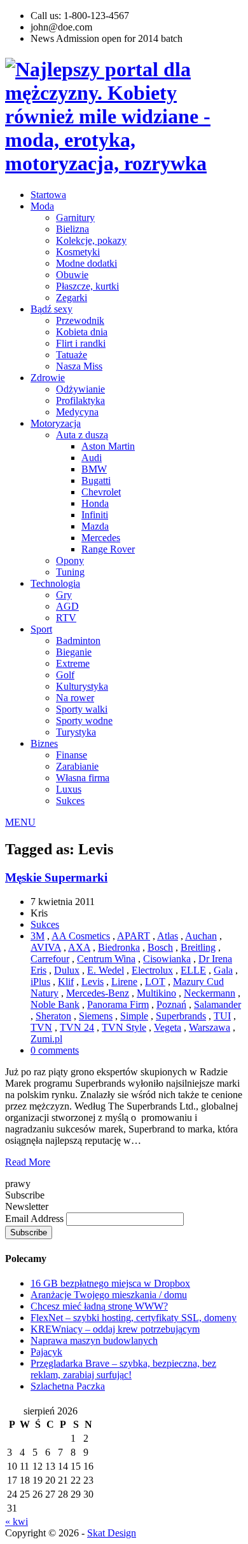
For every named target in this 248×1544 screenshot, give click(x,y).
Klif (66, 981)
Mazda (95, 526)
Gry (64, 594)
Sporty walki (81, 709)
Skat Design (111, 1532)
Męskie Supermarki (56, 877)
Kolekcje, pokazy (91, 240)
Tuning (70, 572)
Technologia (55, 583)
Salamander (217, 1004)
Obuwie (72, 274)
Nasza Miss (79, 366)
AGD (67, 606)
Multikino (156, 993)
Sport (41, 629)
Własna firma (82, 777)
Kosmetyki (78, 251)
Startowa (48, 194)
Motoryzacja (56, 423)
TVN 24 (77, 1027)
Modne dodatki (86, 263)
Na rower (75, 697)
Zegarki (71, 297)
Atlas (167, 935)
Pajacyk (46, 1351)
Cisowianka (167, 958)
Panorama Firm (118, 1004)
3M (38, 935)
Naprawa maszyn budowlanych (94, 1340)
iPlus (40, 981)
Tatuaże (71, 354)
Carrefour (50, 958)
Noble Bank (55, 1004)
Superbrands (181, 1015)
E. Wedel (105, 970)
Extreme (73, 663)
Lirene (124, 981)
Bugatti (96, 480)
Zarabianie (77, 766)
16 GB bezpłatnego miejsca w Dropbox (110, 1283)
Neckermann (209, 993)
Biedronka (119, 947)
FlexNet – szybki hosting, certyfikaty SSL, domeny (134, 1317)
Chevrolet (101, 492)
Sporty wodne (84, 720)
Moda (42, 206)
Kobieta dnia (81, 331)
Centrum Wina (106, 958)
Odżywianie (80, 389)
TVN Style (124, 1027)
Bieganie (74, 652)
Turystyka (76, 732)
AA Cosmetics (81, 935)
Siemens (96, 1015)
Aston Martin (108, 446)
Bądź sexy (51, 309)
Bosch (160, 947)
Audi (91, 457)
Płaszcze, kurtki (87, 286)
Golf (65, 674)
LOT (155, 981)
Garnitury (75, 217)
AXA (79, 947)
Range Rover (108, 549)
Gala (223, 970)
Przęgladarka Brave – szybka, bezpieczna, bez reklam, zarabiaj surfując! (123, 1369)
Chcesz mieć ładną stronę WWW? (99, 1306)
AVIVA (46, 947)
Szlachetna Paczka (68, 1386)
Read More (27, 1162)
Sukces (70, 800)
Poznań (171, 1004)
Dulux (66, 970)
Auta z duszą (82, 434)
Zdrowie (48, 377)
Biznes (44, 743)
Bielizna (72, 229)
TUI (222, 1015)
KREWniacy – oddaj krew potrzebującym (115, 1329)
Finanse (71, 754)
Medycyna (77, 411)
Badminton (78, 640)
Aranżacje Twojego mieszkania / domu (109, 1294)
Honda (95, 503)
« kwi (16, 1521)
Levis (92, 981)
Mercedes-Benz (97, 993)
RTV (66, 617)
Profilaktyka (80, 400)
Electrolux (152, 970)
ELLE (193, 970)
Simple (134, 1015)
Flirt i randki (81, 343)
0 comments (55, 1050)
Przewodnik (80, 320)
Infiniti (94, 514)
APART (133, 935)
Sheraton (53, 1015)
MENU (20, 822)
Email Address (35, 1218)
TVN (41, 1027)
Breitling (198, 947)
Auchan (201, 935)
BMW (94, 469)
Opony (70, 560)
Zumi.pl (46, 1038)
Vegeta (167, 1027)
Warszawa (209, 1027)
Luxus (68, 789)
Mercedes (100, 537)
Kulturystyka (82, 686)
